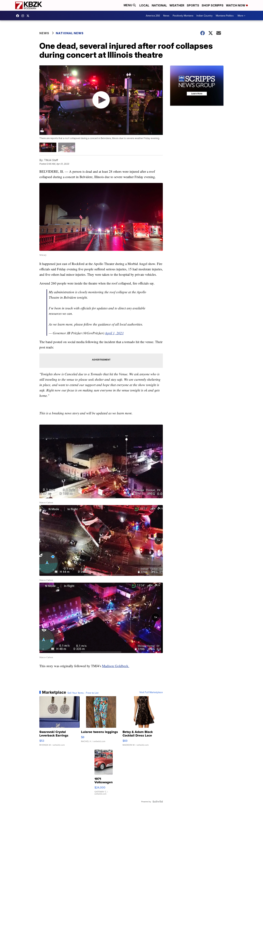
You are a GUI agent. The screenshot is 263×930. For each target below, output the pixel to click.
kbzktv (23, 15)
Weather (176, 5)
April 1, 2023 (114, 333)
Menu (128, 5)
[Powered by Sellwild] (157, 801)
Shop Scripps (212, 5)
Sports (193, 5)
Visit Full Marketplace (151, 692)
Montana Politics (225, 15)
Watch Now (236, 5)
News (166, 15)
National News (70, 33)
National (159, 5)
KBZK (28, 15)
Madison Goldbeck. (115, 666)
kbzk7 (18, 15)
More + (241, 15)
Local (144, 5)
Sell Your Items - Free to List (82, 693)
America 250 (153, 15)
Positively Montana (183, 15)
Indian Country (204, 15)
